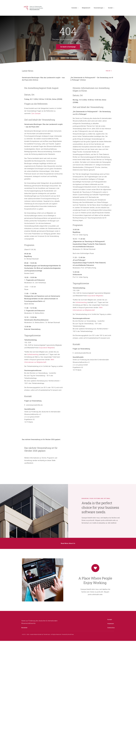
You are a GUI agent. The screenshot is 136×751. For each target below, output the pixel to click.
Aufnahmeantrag (33, 354)
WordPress (71, 634)
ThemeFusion (46, 634)
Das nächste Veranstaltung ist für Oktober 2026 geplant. (41, 439)
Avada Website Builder (36, 634)
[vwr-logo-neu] (34, 4)
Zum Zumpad (36, 113)
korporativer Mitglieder (46, 348)
